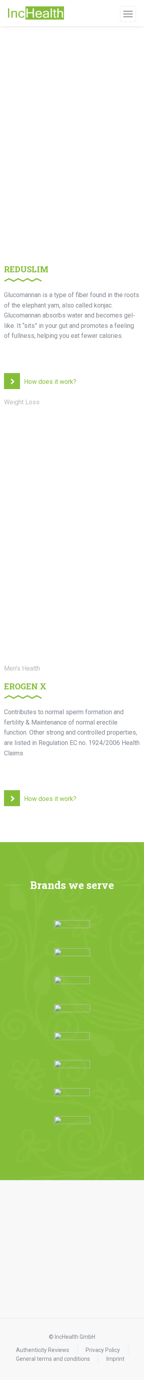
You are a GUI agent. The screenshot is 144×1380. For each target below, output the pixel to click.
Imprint (115, 1359)
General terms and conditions (53, 1359)
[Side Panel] (128, 14)
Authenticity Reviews (42, 1350)
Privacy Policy (103, 1350)
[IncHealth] (36, 13)
